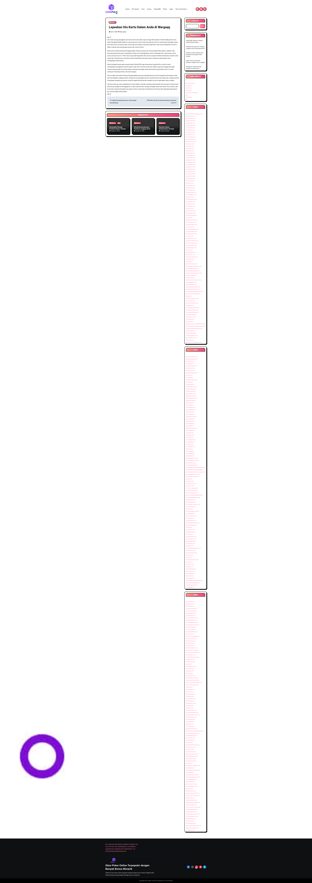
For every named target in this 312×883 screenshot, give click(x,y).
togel (171, 9)
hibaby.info (189, 296)
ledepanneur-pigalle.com (193, 765)
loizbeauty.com (190, 696)
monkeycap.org (190, 662)
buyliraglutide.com (191, 396)
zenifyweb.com (190, 259)
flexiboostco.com (191, 116)
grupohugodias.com (191, 525)
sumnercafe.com (190, 543)
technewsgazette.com (192, 712)
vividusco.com (190, 146)
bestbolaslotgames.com (193, 289)
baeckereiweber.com (192, 357)
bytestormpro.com (191, 238)
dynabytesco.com (191, 211)
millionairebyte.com (191, 338)
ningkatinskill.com (191, 532)
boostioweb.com (190, 118)
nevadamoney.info (191, 761)
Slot (143, 9)
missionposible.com (191, 805)
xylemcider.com (190, 571)
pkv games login (190, 83)
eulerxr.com (189, 250)
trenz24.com (189, 692)
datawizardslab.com (191, 215)
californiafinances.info (192, 756)
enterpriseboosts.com (192, 678)
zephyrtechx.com (190, 176)
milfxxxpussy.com (191, 550)
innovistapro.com (190, 190)
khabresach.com (190, 821)
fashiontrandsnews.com (192, 460)
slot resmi (111, 844)
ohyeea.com (189, 562)
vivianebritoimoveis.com (192, 657)
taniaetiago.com (190, 573)
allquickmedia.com (191, 710)
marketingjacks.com (191, 812)
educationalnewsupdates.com (194, 114)
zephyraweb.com (190, 155)
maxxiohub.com (190, 153)
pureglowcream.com (191, 729)
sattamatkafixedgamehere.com (194, 291)
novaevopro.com (190, 165)
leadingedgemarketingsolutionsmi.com (197, 467)
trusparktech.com (191, 167)
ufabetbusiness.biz (191, 417)
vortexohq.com (190, 227)
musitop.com (189, 555)
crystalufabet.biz (190, 446)
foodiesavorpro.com (191, 224)
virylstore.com (190, 643)
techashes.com (190, 361)
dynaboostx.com (190, 185)
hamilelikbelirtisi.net (191, 199)
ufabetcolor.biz (190, 421)
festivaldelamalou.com (192, 622)
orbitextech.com (190, 254)
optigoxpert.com (190, 178)
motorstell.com (190, 645)
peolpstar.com (190, 634)
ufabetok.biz (189, 449)
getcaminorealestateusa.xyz (194, 342)
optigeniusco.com (191, 160)
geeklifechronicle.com (192, 220)
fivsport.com (189, 534)
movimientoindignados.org (193, 548)
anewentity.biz (190, 722)
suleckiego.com (190, 830)
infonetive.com (190, 749)
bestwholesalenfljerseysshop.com (195, 472)
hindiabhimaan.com (191, 819)
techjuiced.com (190, 384)
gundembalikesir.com (192, 373)
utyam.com (189, 557)
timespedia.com (190, 701)
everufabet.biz (190, 451)
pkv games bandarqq (192, 92)
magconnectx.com (191, 317)
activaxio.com (189, 208)
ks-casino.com (190, 518)
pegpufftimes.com (191, 613)
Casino (149, 9)
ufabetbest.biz (190, 435)
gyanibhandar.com (191, 400)
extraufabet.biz (190, 423)
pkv (187, 95)
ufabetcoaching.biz (191, 333)
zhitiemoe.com (190, 564)
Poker (165, 9)
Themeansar (169, 881)
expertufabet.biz (190, 407)
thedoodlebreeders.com (192, 523)
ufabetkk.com (189, 708)
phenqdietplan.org (191, 541)
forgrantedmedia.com (192, 632)
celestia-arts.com (191, 615)
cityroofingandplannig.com (193, 497)
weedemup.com (190, 301)
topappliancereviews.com (193, 814)
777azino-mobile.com (192, 488)
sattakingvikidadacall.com (193, 287)
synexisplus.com (190, 130)
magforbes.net (190, 659)
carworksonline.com (191, 639)
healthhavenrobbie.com (192, 268)
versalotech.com (190, 201)
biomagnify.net (190, 587)
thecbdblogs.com (191, 823)
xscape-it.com (190, 486)
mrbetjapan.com (190, 719)
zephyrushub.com (191, 121)
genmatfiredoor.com (191, 264)
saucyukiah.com (190, 602)
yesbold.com (189, 377)
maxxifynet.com (190, 135)
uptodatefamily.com (191, 553)
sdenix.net (189, 664)
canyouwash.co (190, 363)
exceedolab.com (190, 206)
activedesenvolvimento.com (194, 280)
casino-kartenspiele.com (193, 680)
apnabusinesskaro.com (192, 828)
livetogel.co (189, 261)
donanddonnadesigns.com (193, 271)
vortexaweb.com (190, 158)
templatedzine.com (191, 537)
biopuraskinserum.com (192, 754)
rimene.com (189, 763)
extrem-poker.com (191, 516)
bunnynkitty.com (190, 738)
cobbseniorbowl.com (192, 490)
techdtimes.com (190, 368)
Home (127, 9)
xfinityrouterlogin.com (192, 809)
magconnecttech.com (192, 257)
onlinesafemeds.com (191, 398)
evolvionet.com (190, 128)
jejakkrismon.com (191, 703)
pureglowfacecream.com (193, 715)
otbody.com (189, 687)
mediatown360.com (191, 800)
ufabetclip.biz (189, 405)
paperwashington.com (192, 298)
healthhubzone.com (191, 380)
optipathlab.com (190, 123)
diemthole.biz (189, 705)
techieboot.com (190, 370)
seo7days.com (190, 726)
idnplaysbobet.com (191, 284)
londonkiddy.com (190, 331)
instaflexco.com (190, 188)
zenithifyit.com (190, 151)
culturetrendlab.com (191, 243)
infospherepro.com (191, 222)
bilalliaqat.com (190, 305)
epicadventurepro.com (192, 229)
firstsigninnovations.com (192, 625)
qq (128, 846)
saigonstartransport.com (193, 745)
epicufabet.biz (190, 444)
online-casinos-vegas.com (193, 807)
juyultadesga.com (191, 502)
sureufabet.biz (190, 437)
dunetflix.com (189, 546)
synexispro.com (190, 319)
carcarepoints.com (191, 520)
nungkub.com (189, 567)
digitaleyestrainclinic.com (193, 802)
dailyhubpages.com (191, 282)
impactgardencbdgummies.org (194, 580)
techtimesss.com (190, 641)
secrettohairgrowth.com (192, 733)
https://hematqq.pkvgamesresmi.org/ (115, 851)
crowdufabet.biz (190, 453)
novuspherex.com (191, 162)
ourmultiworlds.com (191, 609)
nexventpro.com (190, 174)
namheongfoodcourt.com (193, 777)
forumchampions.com (192, 618)
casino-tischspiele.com (192, 685)
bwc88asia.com (190, 513)
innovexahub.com (190, 137)
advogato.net (189, 671)
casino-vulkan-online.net (193, 795)
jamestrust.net (190, 689)
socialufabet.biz (190, 430)
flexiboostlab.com (191, 192)
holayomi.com (190, 321)
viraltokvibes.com (191, 655)
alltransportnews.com (192, 458)
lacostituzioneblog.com (192, 560)
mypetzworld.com (191, 507)
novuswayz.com (190, 181)
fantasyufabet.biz (190, 410)
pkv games (123, 32)
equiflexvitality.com (191, 275)
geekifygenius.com (191, 252)
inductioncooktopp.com (192, 310)
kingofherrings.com (191, 717)
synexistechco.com (191, 141)
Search (195, 21)
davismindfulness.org (192, 335)
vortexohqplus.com (191, 195)
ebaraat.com (189, 382)
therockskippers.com (192, 786)
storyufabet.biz (190, 442)
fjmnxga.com (189, 742)
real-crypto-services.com (193, 504)
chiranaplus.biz (190, 772)
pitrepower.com (190, 798)
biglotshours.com (190, 393)
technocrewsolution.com (193, 652)
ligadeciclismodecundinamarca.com (195, 324)
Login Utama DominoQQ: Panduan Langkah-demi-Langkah (195, 61)
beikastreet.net (190, 604)
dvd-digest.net (190, 768)
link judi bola (118, 844)
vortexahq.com (190, 148)
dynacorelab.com (190, 139)
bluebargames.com (191, 620)
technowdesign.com (191, 493)
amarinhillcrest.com (191, 666)
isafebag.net (189, 673)
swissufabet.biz (190, 414)
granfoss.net (189, 789)
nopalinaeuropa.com (191, 585)
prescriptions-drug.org (192, 650)
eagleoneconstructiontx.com (194, 273)
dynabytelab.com (190, 125)
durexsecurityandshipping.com (194, 495)
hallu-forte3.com (190, 782)
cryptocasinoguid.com (192, 465)
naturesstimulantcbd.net (192, 583)
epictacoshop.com (191, 752)
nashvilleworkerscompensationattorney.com (198, 326)
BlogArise (161, 881)
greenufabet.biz (190, 419)
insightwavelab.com (191, 231)
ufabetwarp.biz (190, 403)
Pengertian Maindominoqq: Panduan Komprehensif (193, 67)
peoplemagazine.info (191, 359)
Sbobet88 (157, 9)
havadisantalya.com (191, 366)
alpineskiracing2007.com (193, 793)
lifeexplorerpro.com (191, 234)
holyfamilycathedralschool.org (194, 328)
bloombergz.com (190, 675)
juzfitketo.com (190, 576)
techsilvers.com (190, 530)
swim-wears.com (191, 629)
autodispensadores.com (192, 308)
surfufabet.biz (189, 433)
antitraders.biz (190, 481)
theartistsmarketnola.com (193, 770)
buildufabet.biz (190, 456)
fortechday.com (190, 340)
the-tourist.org (190, 669)
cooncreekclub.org (191, 611)
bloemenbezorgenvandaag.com (194, 731)
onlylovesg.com (190, 278)
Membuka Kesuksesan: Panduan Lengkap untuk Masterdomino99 (142, 129)
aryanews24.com (191, 483)
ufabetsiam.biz (190, 412)
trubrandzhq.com (190, 169)
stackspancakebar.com (192, 775)
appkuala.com (190, 724)
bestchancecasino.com (192, 303)
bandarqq (125, 844)
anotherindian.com (191, 569)
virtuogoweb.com (191, 391)
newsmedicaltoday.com (192, 312)
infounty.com (189, 509)
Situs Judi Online (181, 9)
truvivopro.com (190, 144)
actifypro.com (189, 183)
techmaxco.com (190, 204)
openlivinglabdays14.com (193, 474)
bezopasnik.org (190, 740)
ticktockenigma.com (191, 248)
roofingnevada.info (191, 314)
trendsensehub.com (191, 245)
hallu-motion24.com (191, 784)
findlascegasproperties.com (193, 266)
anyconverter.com (191, 699)
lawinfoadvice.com (191, 539)
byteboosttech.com (191, 387)
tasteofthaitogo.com (191, 735)
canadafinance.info (191, 759)
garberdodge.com (191, 627)
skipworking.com (190, 694)
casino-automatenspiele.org (194, 682)
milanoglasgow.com (191, 779)
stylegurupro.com (191, 213)
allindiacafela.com (191, 791)
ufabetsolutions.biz (191, 428)
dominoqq (189, 88)
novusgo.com (189, 236)
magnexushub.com (191, 389)
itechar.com (189, 375)
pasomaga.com (190, 578)
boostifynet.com (190, 171)
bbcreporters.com (191, 463)
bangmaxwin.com (191, 747)
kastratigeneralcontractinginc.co (195, 470)
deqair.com (189, 527)
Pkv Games (135, 9)
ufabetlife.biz (189, 426)
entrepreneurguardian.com (193, 294)
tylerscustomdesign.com (193, 636)
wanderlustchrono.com (192, 241)
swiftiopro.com (190, 197)
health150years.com (192, 648)
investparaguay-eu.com (192, 511)
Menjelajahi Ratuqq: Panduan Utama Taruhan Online (117, 129)
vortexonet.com (190, 132)
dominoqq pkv (122, 846)
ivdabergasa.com (190, 500)
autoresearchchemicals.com (193, 825)
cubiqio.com (189, 218)
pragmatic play (109, 849)
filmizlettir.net (190, 606)
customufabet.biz (190, 440)
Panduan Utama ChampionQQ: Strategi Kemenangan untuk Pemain (194, 54)
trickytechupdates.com (192, 816)
